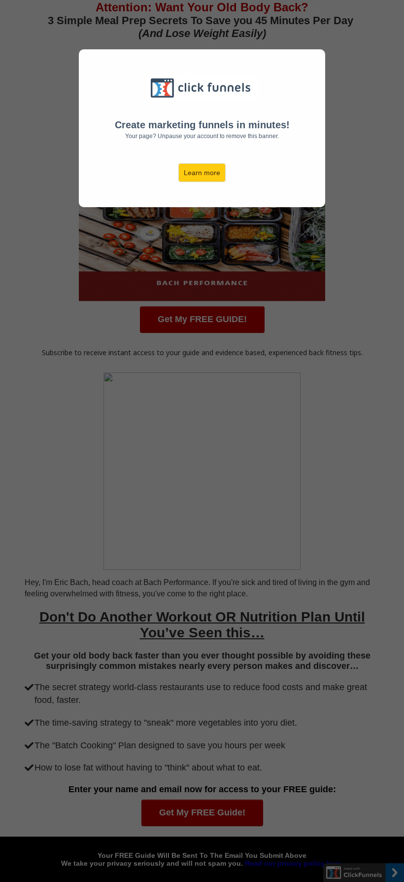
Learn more (202, 173)
